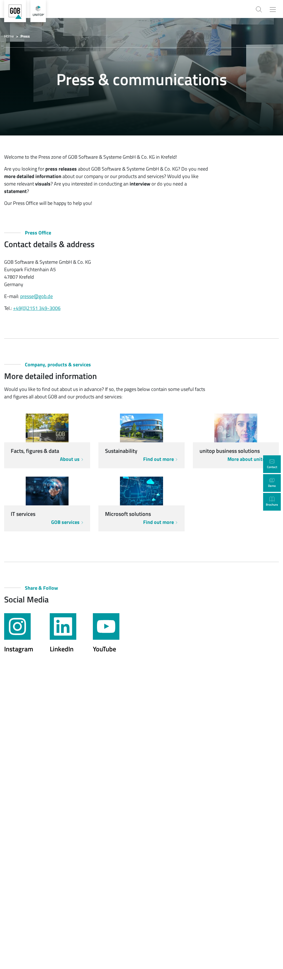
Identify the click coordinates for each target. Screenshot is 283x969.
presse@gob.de (36, 296)
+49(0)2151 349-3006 (37, 308)
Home (9, 36)
